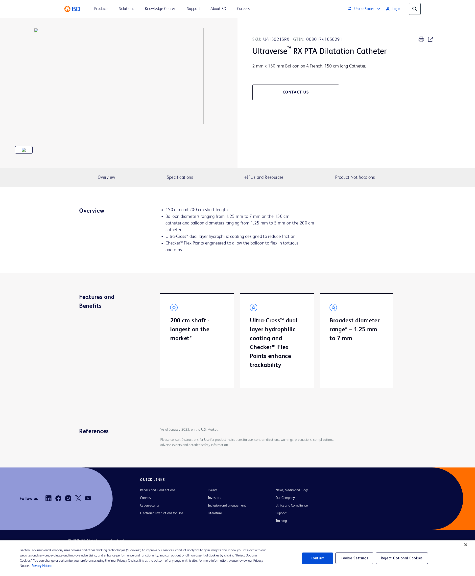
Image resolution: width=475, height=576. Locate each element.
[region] (237, 558)
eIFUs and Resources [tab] (264, 177)
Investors (214, 498)
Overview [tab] (106, 177)
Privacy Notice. (42, 566)
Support (281, 513)
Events (212, 490)
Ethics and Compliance (292, 505)
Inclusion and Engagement (227, 505)
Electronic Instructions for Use (161, 513)
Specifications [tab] (180, 177)
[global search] (415, 9)
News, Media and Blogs (292, 490)
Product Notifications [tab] (355, 177)
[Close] (465, 544)
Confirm (318, 558)
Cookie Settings (354, 558)
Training (281, 521)
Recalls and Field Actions (157, 490)
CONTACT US (296, 92)
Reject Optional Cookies (402, 558)
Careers (145, 498)
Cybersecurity (150, 505)
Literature (215, 513)
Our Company (285, 498)
